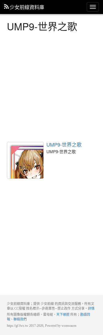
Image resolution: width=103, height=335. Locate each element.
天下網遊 (62, 315)
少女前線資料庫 (27, 6)
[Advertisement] (51, 86)
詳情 (91, 308)
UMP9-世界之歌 (25, 160)
